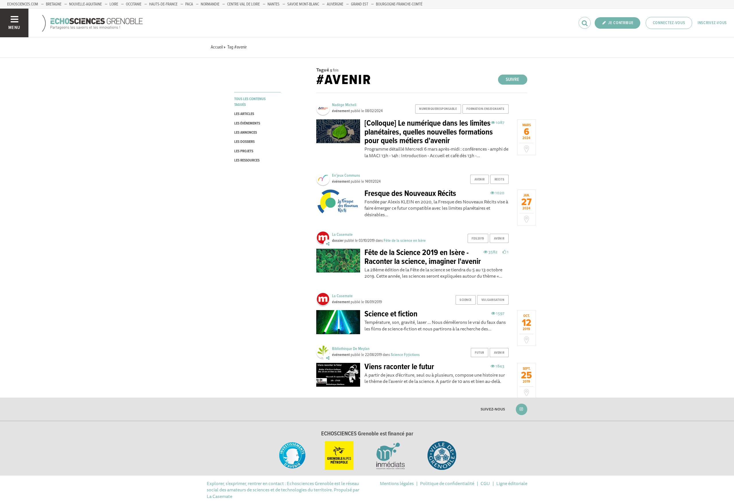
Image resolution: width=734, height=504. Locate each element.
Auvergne (335, 4)
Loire (114, 4)
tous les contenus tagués (250, 102)
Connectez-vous (669, 23)
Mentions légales (397, 483)
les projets (243, 151)
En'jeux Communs (346, 175)
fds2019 (478, 239)
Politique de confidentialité (447, 483)
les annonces (245, 132)
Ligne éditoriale (511, 483)
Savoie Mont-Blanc (303, 4)
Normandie (210, 4)
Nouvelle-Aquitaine (85, 4)
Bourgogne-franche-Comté (399, 4)
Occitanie (133, 4)
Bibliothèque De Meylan (351, 348)
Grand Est (359, 4)
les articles (244, 114)
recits (499, 180)
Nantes (274, 4)
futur (479, 353)
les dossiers (244, 141)
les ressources (246, 160)
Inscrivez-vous (712, 23)
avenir (480, 180)
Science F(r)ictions (405, 354)
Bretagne (53, 4)
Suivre (512, 80)
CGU (485, 483)
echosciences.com (22, 4)
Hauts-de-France (163, 4)
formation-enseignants (485, 109)
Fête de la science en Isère (405, 240)
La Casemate (342, 234)
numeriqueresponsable (438, 109)
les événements (247, 123)
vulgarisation (492, 300)
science (466, 300)
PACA (189, 4)
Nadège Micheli (344, 105)
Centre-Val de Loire (243, 4)
